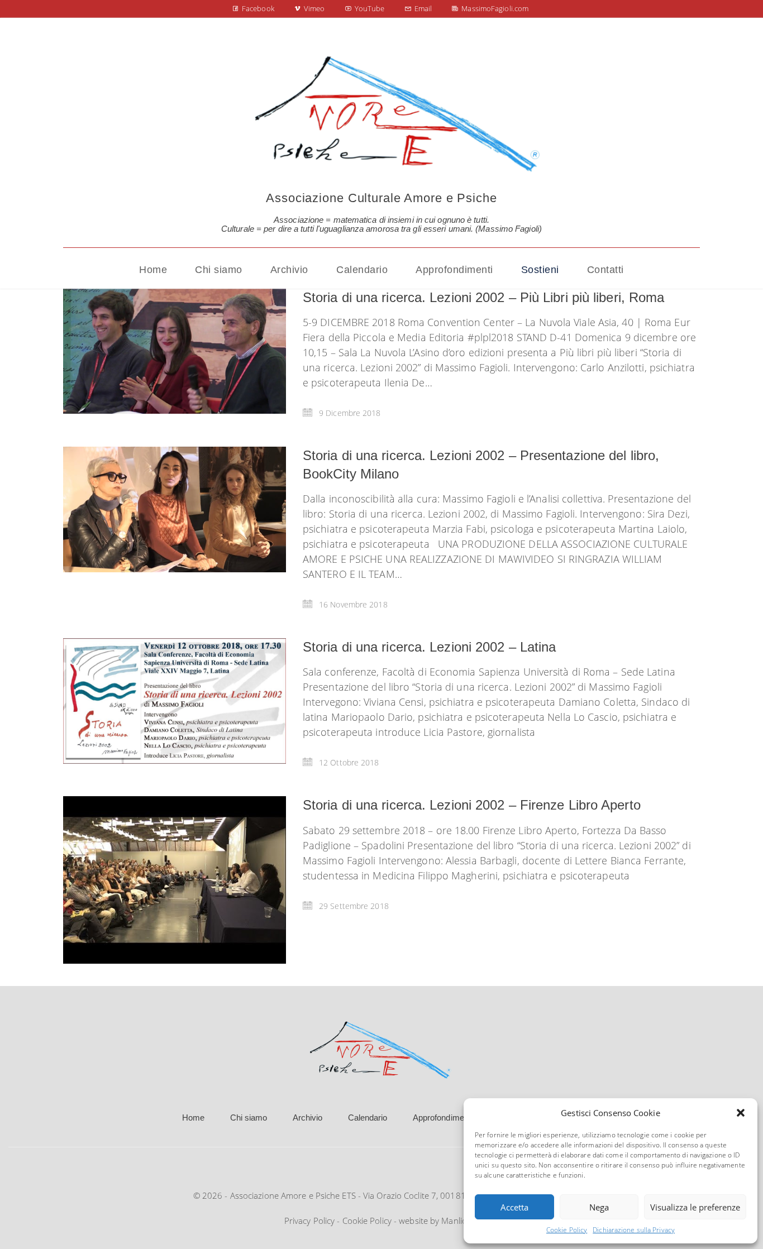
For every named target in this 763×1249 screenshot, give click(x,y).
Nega (599, 1207)
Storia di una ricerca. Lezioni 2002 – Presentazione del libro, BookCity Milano (481, 464)
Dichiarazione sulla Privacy (634, 1229)
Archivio (308, 1117)
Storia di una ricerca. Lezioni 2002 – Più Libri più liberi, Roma (483, 297)
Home (193, 1117)
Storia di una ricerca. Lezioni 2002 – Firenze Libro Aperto (472, 804)
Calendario (368, 1117)
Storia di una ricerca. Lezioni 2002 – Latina (429, 646)
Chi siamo (249, 1117)
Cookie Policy (566, 1229)
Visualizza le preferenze (695, 1207)
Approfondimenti (443, 1117)
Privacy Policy (309, 1220)
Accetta (514, 1207)
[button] (740, 1112)
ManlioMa (460, 1220)
